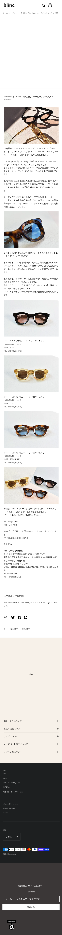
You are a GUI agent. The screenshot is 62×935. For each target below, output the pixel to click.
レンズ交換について (13, 751)
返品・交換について (13, 728)
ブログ (14, 13)
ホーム (5, 13)
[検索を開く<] (43, 5)
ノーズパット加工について (16, 744)
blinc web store (11, 854)
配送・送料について (13, 720)
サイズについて (11, 736)
